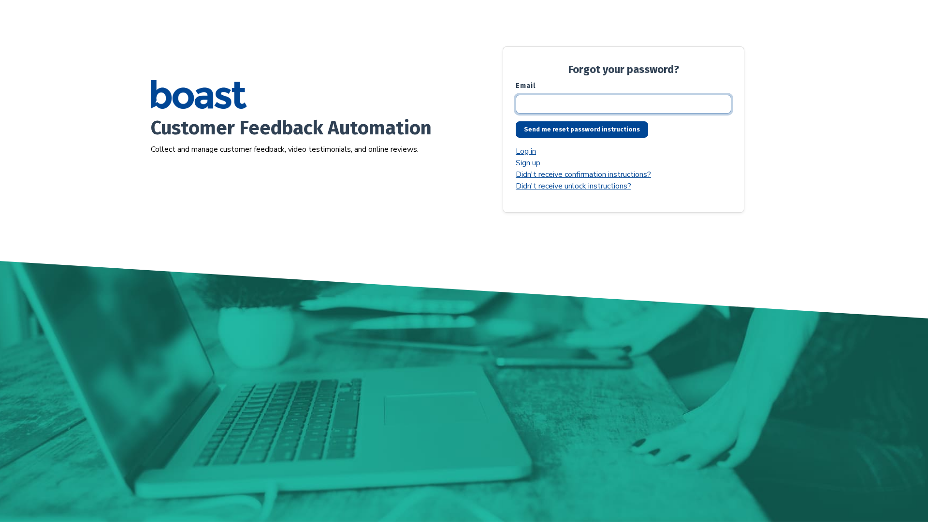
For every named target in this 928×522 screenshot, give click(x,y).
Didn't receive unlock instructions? (573, 186)
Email (526, 86)
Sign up (528, 163)
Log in (526, 151)
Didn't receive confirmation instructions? (583, 174)
